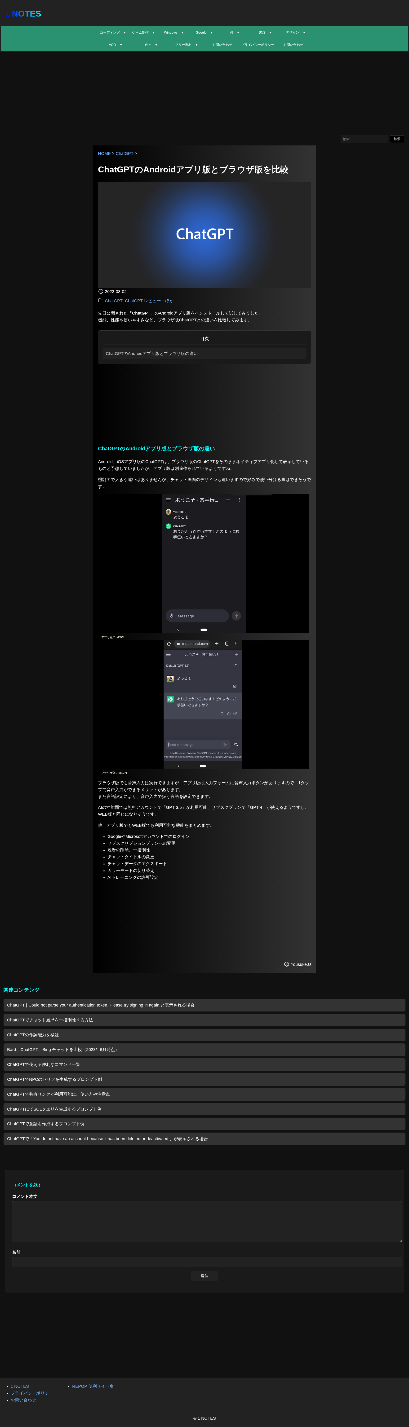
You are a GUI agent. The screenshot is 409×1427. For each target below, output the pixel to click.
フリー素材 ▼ (186, 45)
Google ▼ (204, 32)
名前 (16, 1252)
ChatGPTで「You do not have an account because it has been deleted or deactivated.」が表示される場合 (107, 1138)
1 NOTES (23, 13)
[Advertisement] (204, 92)
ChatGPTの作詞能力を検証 (33, 1035)
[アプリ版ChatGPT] (204, 631)
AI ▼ (235, 32)
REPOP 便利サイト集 (93, 1386)
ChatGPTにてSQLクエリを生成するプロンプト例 (54, 1109)
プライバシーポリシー (257, 45)
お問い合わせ (222, 45)
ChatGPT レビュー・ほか (149, 300)
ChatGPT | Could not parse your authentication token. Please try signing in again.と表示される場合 (101, 1005)
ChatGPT (124, 153)
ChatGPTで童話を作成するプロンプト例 (45, 1123)
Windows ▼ (174, 32)
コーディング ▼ (113, 32)
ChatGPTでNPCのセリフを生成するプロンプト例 (54, 1079)
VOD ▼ (116, 45)
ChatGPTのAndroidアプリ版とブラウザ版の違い (152, 353)
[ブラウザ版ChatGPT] (204, 767)
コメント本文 (25, 1196)
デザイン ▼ (296, 32)
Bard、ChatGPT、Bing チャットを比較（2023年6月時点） (63, 1049)
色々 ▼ (151, 45)
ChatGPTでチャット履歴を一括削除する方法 (50, 1020)
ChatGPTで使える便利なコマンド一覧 (43, 1064)
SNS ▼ (265, 32)
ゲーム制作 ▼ (143, 32)
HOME (104, 153)
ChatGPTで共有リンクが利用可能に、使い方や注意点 (58, 1094)
